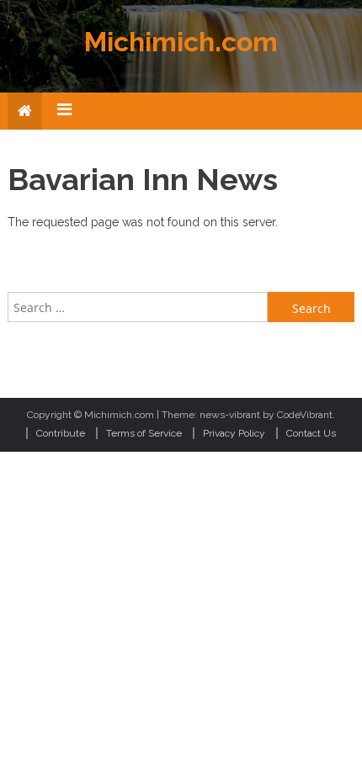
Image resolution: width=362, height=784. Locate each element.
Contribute (60, 433)
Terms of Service (144, 433)
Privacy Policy (234, 433)
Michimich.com (181, 41)
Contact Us (311, 433)
